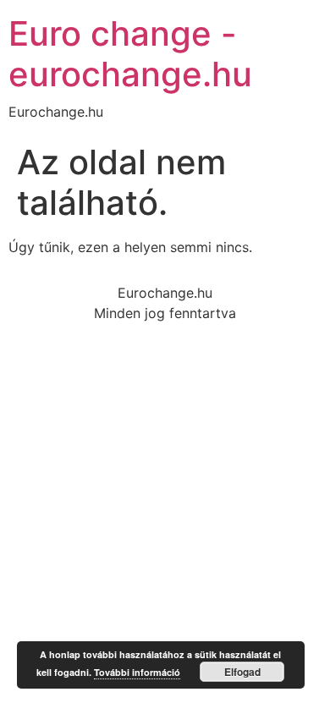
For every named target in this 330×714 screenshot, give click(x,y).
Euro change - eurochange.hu (130, 54)
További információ (137, 672)
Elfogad (242, 671)
